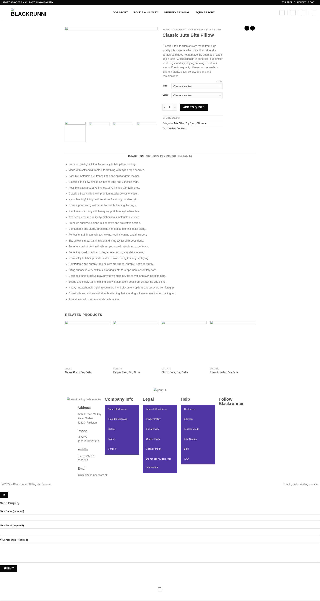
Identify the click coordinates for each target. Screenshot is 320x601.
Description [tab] (136, 156)
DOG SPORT (120, 12)
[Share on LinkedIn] (189, 136)
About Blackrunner (118, 409)
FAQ (186, 458)
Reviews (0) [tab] (185, 156)
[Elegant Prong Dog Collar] (135, 343)
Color (165, 95)
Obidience (196, 29)
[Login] (314, 12)
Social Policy (152, 429)
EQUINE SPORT (205, 12)
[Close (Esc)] (3, 581)
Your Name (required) (12, 511)
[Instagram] (236, 411)
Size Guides (190, 439)
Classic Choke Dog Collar (78, 372)
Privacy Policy (153, 419)
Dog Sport (180, 29)
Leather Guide (191, 429)
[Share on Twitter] (171, 136)
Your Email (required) (12, 525)
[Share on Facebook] (165, 136)
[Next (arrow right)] (13, 595)
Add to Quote (194, 107)
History (111, 429)
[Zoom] (69, 115)
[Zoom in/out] (13, 581)
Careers (112, 448)
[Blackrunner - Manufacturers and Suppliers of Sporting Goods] (24, 13)
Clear (219, 81)
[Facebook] (236, 415)
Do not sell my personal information (158, 462)
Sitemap (188, 419)
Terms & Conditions (156, 409)
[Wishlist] (293, 12)
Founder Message (117, 419)
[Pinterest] (236, 428)
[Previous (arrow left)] (3, 595)
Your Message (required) (14, 539)
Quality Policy (153, 439)
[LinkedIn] (236, 424)
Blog (186, 448)
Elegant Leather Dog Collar (224, 372)
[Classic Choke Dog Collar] (87, 343)
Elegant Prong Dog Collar (126, 372)
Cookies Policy (153, 448)
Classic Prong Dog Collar (175, 372)
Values (111, 439)
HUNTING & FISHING (176, 12)
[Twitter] (236, 420)
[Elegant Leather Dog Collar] (232, 343)
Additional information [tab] (161, 156)
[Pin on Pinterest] (183, 136)
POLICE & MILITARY (146, 12)
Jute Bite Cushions (176, 128)
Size (164, 86)
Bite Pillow (213, 29)
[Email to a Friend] (177, 136)
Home (166, 29)
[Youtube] (236, 432)
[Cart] (303, 12)
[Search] (282, 12)
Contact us (189, 409)
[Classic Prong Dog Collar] (184, 343)
